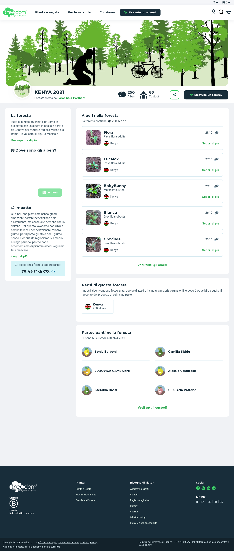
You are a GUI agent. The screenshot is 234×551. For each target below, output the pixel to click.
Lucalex (111, 159)
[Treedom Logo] (16, 12)
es (221, 501)
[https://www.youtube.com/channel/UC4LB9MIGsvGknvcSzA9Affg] (209, 488)
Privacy (133, 506)
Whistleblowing (138, 517)
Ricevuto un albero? (142, 12)
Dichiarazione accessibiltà (143, 523)
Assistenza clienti (139, 489)
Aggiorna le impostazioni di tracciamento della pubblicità (31, 547)
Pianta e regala (83, 489)
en (203, 501)
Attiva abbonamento (86, 494)
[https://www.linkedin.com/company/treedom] (214, 488)
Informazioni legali (47, 542)
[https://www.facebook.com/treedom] (198, 488)
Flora (108, 132)
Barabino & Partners (71, 98)
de (209, 501)
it (197, 501)
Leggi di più (19, 256)
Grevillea (112, 239)
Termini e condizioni (68, 542)
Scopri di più (210, 143)
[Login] (213, 12)
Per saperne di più (24, 140)
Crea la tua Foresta (85, 500)
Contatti (134, 494)
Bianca (110, 212)
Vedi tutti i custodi (152, 407)
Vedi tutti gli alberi (152, 265)
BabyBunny (115, 186)
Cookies (134, 511)
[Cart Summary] (228, 12)
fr (215, 501)
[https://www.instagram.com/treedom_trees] (203, 488)
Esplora (53, 192)
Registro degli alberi (140, 500)
